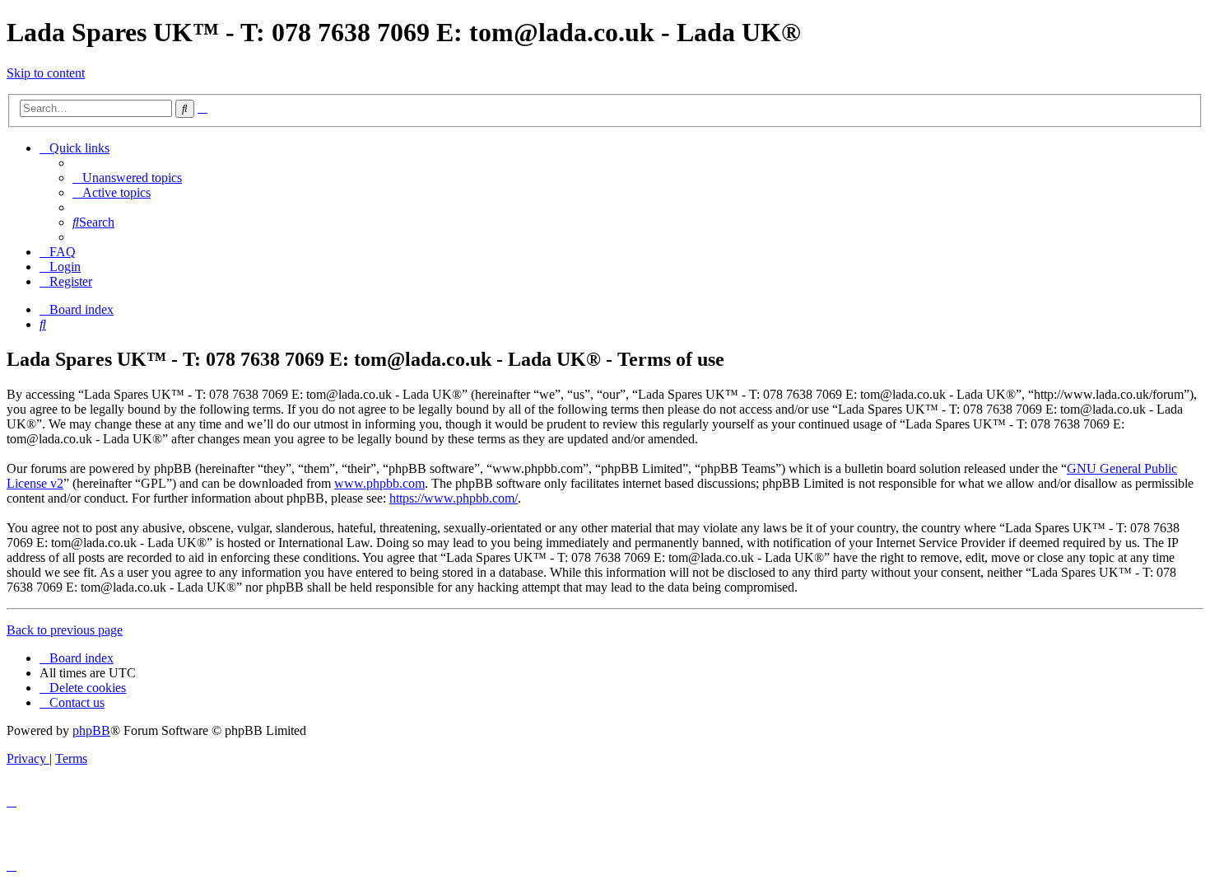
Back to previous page (65, 630)
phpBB (91, 730)
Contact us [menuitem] (77, 702)
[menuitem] (127, 178)
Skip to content (46, 73)
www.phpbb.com (379, 483)
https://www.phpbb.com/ (453, 498)
